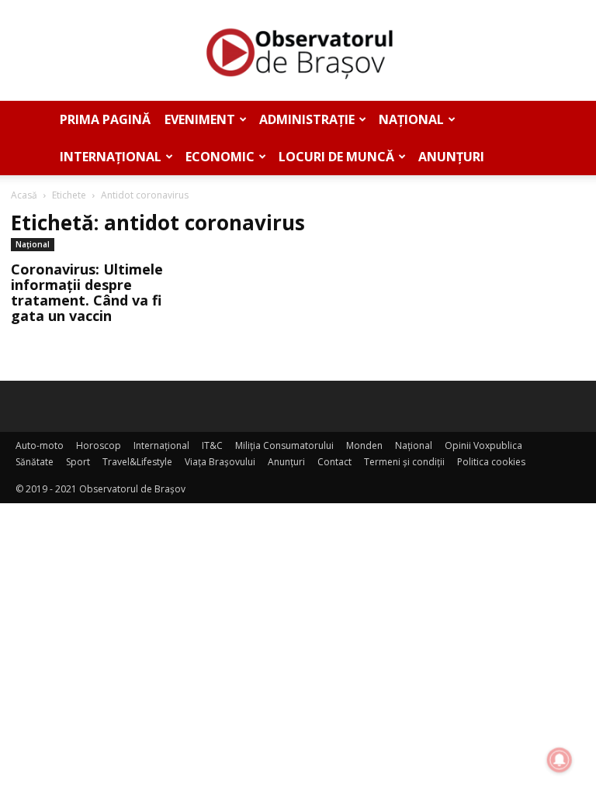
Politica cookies (491, 461)
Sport (78, 461)
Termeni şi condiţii (404, 461)
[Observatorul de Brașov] (298, 51)
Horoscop (98, 445)
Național (411, 119)
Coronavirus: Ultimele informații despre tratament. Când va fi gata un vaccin (87, 292)
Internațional (110, 156)
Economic (220, 156)
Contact (334, 461)
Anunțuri (451, 156)
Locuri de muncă (336, 156)
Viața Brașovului (220, 461)
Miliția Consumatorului (284, 445)
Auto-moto (40, 445)
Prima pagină (105, 119)
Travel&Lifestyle (137, 461)
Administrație (307, 119)
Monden (364, 445)
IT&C (212, 445)
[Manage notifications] (559, 759)
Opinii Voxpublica (483, 445)
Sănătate (35, 461)
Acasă (24, 195)
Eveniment (200, 119)
